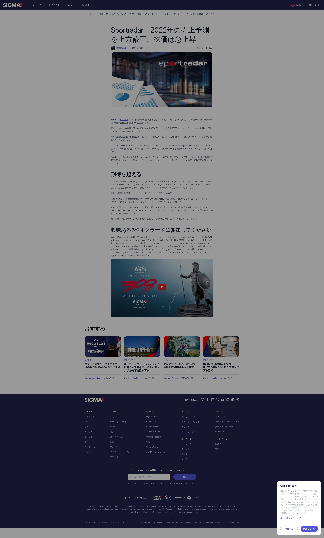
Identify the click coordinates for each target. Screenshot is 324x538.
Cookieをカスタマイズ (290, 518)
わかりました (309, 528)
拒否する (289, 528)
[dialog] (162, 269)
